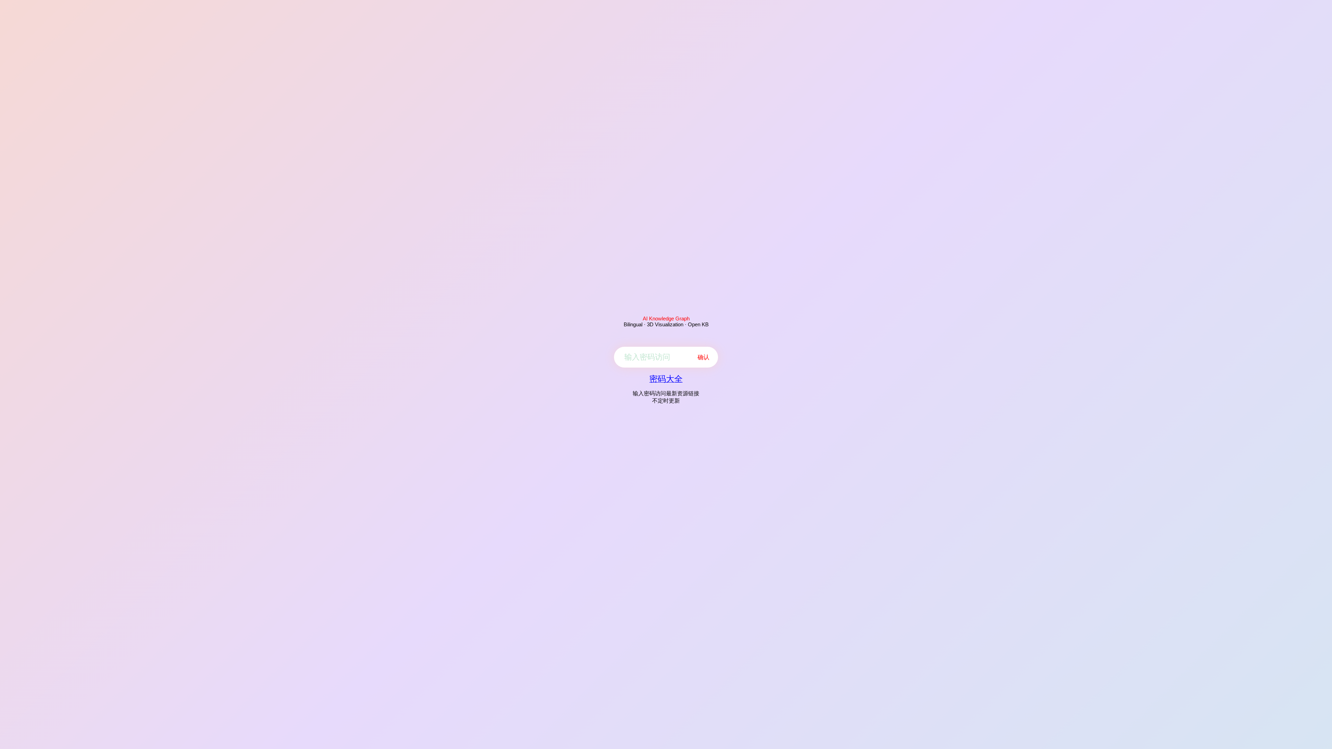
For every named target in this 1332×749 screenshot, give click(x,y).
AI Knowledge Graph (666, 318)
